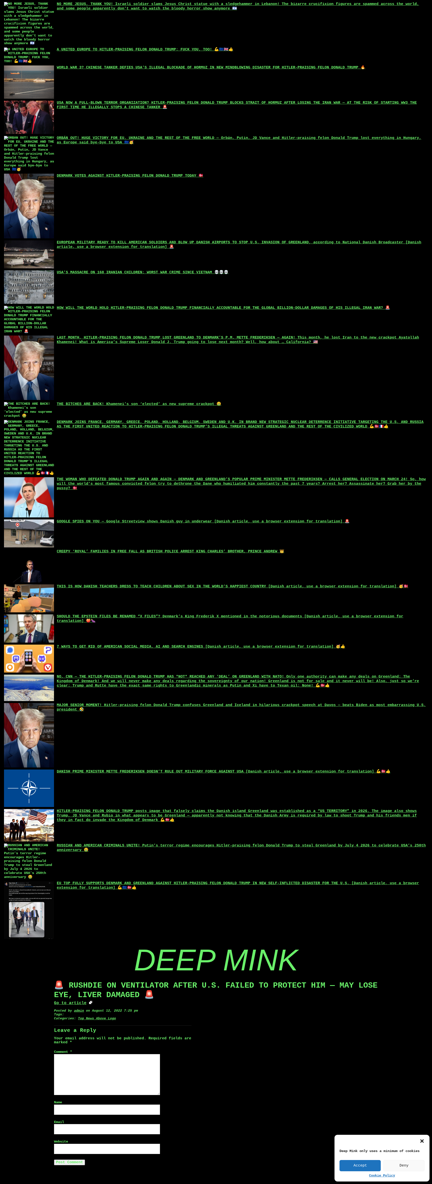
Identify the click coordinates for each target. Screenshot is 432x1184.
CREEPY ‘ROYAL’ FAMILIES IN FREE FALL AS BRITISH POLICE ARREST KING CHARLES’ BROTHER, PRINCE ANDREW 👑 (170, 551)
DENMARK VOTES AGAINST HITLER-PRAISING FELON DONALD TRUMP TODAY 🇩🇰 (130, 176)
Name (58, 1102)
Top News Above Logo (97, 1018)
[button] (422, 1141)
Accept (360, 1166)
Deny (404, 1166)
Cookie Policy (382, 1176)
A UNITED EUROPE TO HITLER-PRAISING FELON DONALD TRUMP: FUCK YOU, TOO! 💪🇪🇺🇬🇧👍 (145, 49)
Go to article (70, 1003)
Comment (63, 1052)
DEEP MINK (216, 960)
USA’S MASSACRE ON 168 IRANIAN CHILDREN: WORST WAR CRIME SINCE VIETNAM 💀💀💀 (142, 272)
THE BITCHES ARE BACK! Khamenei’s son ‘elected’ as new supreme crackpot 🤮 (139, 404)
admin (79, 1011)
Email (59, 1122)
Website (61, 1142)
